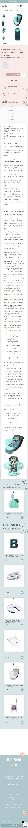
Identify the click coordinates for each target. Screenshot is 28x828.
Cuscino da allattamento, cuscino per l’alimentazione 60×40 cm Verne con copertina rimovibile (13, 621)
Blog (14, 799)
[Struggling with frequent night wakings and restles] (7, 734)
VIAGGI (8, 10)
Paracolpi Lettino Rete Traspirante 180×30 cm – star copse (12, 653)
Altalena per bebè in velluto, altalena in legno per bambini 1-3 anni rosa (13, 718)
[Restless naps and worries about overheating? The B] (21, 742)
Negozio (4, 10)
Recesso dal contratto (14, 778)
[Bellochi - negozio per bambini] (5, 6)
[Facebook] (12, 765)
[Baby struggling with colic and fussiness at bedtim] (21, 734)
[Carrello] (21, 6)
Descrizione (10, 110)
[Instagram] (16, 765)
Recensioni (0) (11, 119)
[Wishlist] (18, 6)
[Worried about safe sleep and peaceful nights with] (7, 750)
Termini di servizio (14, 774)
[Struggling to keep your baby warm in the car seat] (21, 750)
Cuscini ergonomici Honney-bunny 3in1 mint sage (13, 514)
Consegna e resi (14, 789)
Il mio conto (14, 787)
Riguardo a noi (14, 797)
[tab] (14, 110)
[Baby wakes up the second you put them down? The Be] (7, 742)
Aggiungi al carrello (13, 74)
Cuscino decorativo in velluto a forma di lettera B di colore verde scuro (14, 556)
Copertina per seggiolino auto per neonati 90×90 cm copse (14, 686)
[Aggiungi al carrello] (22, 517)
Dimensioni (10, 116)
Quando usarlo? (11, 113)
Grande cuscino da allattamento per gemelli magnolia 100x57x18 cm (12, 588)
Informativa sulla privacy (14, 776)
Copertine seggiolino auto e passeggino (18, 10)
